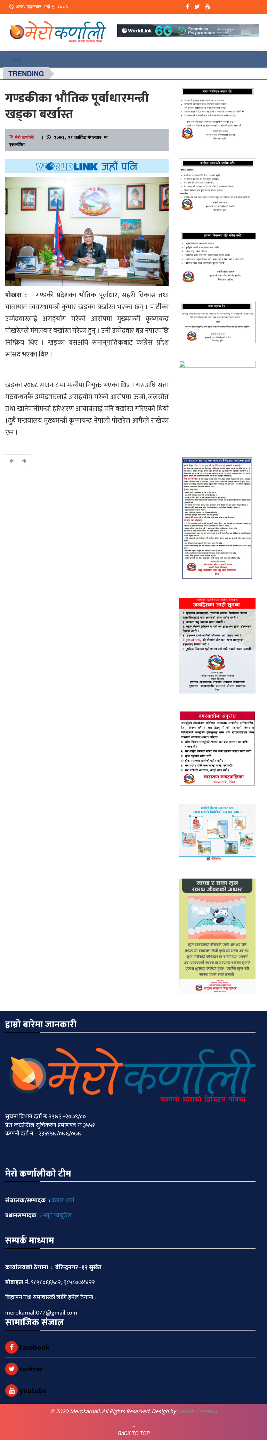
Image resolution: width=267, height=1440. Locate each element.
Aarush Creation (197, 1411)
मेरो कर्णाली (24, 136)
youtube (32, 1391)
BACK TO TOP (133, 1433)
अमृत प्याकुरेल (57, 1215)
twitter (30, 1369)
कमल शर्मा (62, 1200)
